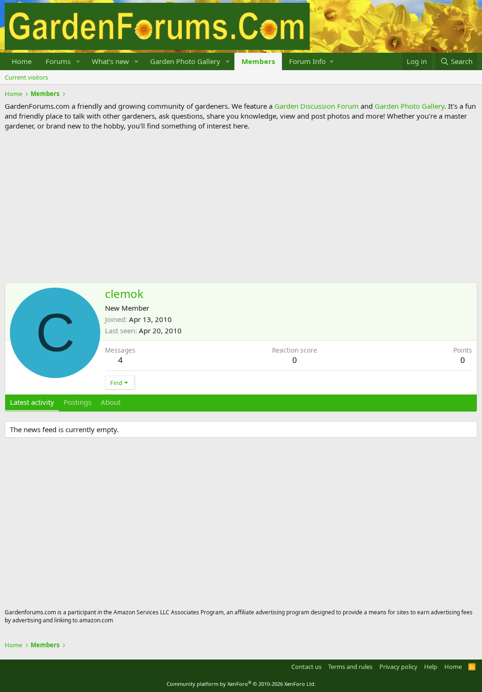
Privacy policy (398, 666)
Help (430, 666)
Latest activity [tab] (32, 402)
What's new (110, 61)
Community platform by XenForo (241, 683)
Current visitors (26, 77)
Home (22, 61)
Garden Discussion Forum (316, 106)
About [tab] (110, 402)
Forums (58, 61)
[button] (78, 61)
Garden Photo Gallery (185, 61)
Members (258, 61)
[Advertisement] (241, 207)
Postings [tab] (77, 402)
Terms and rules (350, 666)
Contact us (306, 666)
